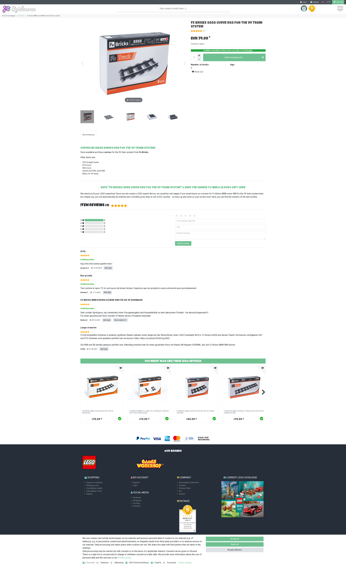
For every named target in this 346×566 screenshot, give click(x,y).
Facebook (137, 497)
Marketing (119, 563)
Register (136, 482)
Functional (171, 563)
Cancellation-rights (94, 488)
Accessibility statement (189, 482)
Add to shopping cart (233, 57)
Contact (182, 485)
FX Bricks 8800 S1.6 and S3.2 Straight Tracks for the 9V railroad (149, 412)
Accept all (235, 539)
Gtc (180, 491)
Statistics (105, 563)
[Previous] (82, 63)
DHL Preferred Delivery (139, 563)
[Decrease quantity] (199, 59)
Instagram (137, 500)
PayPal (158, 563)
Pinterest (137, 506)
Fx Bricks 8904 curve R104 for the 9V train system (195, 412)
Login (135, 485)
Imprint (182, 494)
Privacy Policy (185, 488)
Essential (90, 563)
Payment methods (94, 482)
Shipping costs (92, 485)
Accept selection (235, 550)
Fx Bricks (21, 16)
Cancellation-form (94, 491)
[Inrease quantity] (199, 55)
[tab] (88, 135)
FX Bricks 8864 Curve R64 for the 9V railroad (97, 412)
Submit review (183, 243)
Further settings (185, 563)
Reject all (235, 544)
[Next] (184, 63)
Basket (89, 494)
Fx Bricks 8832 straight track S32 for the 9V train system (244, 412)
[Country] (322, 2)
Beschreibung (88, 135)
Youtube (136, 503)
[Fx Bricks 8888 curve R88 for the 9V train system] (87, 117)
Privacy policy (124, 557)
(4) (204, 31)
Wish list (198, 72)
